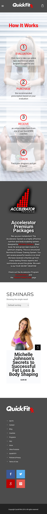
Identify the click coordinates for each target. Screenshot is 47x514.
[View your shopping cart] (42, 6)
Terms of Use (13, 461)
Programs (12, 437)
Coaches (12, 433)
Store (11, 445)
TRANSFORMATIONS (22, 277)
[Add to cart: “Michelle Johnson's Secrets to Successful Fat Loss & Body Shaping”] (38, 347)
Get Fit (11, 421)
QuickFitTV (12, 453)
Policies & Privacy (15, 457)
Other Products (14, 449)
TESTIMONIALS (21, 275)
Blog (10, 429)
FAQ (10, 441)
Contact (11, 425)
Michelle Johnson (26, 244)
